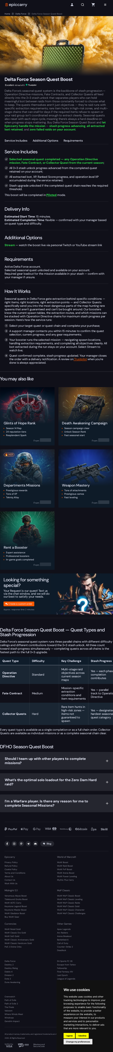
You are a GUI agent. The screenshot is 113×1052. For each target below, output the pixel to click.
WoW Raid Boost (65, 866)
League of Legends (66, 978)
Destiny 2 (9, 964)
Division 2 (9, 975)
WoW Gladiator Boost (15, 913)
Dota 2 (8, 978)
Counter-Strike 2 (65, 946)
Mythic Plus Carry (65, 880)
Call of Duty (62, 943)
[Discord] (35, 843)
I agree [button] (69, 1035)
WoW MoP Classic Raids (68, 902)
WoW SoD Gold (12, 936)
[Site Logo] (16, 4)
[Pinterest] (21, 843)
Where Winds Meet (14, 1014)
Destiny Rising (11, 968)
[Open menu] (105, 4)
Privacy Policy (11, 862)
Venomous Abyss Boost (16, 895)
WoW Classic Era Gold (15, 932)
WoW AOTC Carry (13, 902)
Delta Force (20, 13)
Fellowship (62, 968)
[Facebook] (7, 843)
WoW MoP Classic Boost (68, 895)
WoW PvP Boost (64, 869)
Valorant (8, 1010)
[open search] (82, 4)
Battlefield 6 (63, 939)
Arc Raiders (62, 932)
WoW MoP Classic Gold (68, 906)
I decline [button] (82, 1035)
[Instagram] (14, 843)
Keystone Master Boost (15, 909)
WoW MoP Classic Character (70, 909)
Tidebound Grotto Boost (16, 899)
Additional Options (45, 140)
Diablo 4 (9, 971)
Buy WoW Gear (12, 917)
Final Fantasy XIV (65, 971)
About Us (9, 876)
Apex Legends (64, 929)
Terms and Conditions (15, 873)
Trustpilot (80, 359)
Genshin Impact (12, 1021)
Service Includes (16, 140)
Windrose (9, 1017)
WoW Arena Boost (65, 873)
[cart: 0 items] (93, 5)
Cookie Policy (11, 869)
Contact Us (10, 880)
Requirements (73, 140)
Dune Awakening (12, 982)
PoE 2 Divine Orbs (13, 946)
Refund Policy (11, 866)
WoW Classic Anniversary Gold (19, 939)
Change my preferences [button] (78, 1041)
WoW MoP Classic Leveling (70, 899)
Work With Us (11, 883)
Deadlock (61, 950)
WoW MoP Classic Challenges (71, 913)
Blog (49, 843)
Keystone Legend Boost (16, 906)
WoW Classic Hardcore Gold (18, 943)
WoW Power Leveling (67, 876)
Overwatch (10, 996)
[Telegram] (28, 843)
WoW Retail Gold (13, 929)
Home (7, 13)
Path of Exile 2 (11, 1003)
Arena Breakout (64, 936)
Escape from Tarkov (66, 964)
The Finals (9, 1007)
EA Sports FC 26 (65, 961)
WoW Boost (62, 862)
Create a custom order (20, 603)
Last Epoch (62, 975)
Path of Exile (10, 1000)
